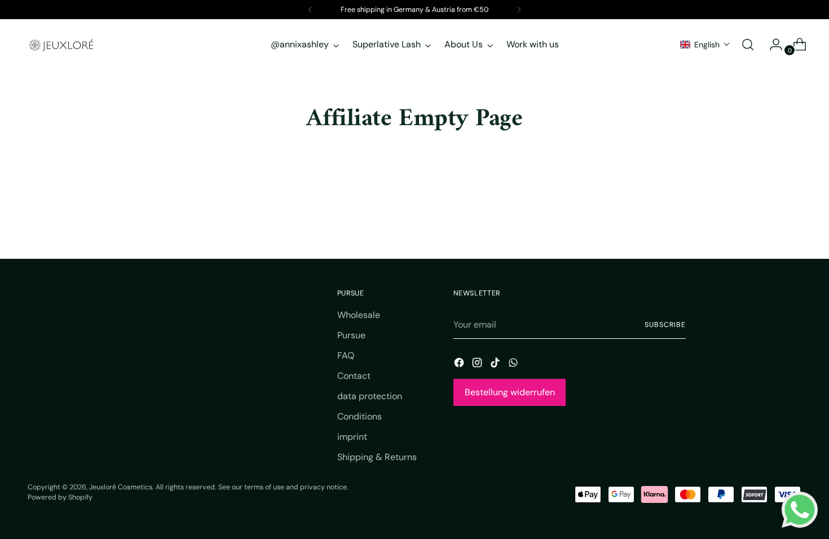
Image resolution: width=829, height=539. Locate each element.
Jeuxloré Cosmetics (120, 487)
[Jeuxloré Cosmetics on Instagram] (478, 364)
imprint (352, 437)
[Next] (518, 9)
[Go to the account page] (771, 44)
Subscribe (665, 324)
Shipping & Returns (377, 457)
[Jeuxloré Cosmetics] (61, 44)
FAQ (345, 355)
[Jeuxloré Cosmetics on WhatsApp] (514, 364)
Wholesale (358, 315)
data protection (369, 396)
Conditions (359, 416)
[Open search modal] (748, 44)
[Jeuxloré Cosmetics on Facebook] (460, 364)
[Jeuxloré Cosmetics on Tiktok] (496, 364)
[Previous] (310, 9)
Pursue (351, 335)
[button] (705, 44)
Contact (354, 376)
